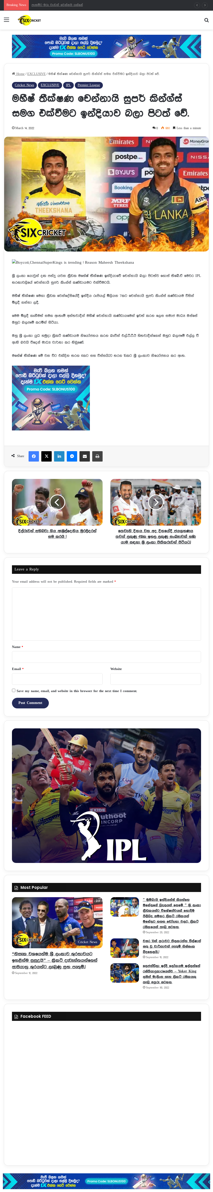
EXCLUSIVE (36, 74)
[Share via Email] (84, 456)
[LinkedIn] (59, 456)
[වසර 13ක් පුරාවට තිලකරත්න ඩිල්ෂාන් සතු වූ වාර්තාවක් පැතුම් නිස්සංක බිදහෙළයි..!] (124, 948)
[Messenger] (72, 456)
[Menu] (6, 22)
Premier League (89, 85)
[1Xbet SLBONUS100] (106, 1181)
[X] (46, 456)
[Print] (97, 456)
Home (20, 74)
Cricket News (24, 85)
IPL (68, 85)
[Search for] (206, 22)
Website (116, 669)
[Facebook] (34, 456)
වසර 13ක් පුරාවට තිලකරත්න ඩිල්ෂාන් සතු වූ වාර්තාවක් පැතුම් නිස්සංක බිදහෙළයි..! (172, 946)
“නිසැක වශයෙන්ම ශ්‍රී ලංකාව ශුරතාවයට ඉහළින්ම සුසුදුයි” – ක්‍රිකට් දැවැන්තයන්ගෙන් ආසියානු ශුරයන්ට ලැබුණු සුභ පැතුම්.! (54, 960)
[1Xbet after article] (106, 399)
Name (17, 647)
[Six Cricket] (41, 20)
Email (17, 669)
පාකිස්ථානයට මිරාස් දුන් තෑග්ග (53, 5)
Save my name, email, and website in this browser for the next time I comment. (77, 691)
